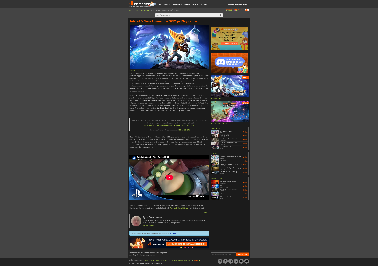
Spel (160, 4)
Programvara (177, 4)
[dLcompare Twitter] (219, 261)
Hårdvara (195, 4)
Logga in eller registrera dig (238, 4)
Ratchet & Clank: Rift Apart (179, 208)
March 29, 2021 (184, 130)
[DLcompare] (135, 260)
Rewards (187, 4)
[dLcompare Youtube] (240, 261)
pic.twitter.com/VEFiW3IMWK (183, 125)
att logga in (173, 233)
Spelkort (167, 4)
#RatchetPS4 (149, 125)
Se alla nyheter (148, 225)
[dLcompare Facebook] (224, 261)
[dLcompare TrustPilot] (235, 261)
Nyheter (204, 4)
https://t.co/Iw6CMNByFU (163, 125)
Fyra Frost (132, 70)
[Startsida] (130, 10)
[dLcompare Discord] (246, 261)
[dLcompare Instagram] (230, 261)
